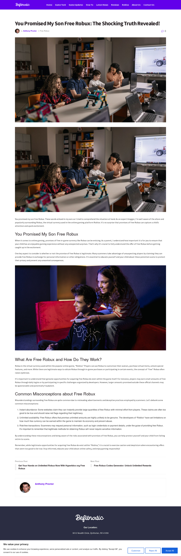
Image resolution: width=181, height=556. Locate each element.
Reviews (115, 4)
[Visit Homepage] (23, 5)
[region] (90, 548)
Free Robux (44, 31)
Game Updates (76, 4)
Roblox (125, 4)
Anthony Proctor (30, 31)
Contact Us (149, 4)
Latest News (102, 4)
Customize (135, 550)
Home (49, 4)
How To (89, 4)
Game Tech (60, 4)
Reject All (153, 550)
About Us (136, 4)
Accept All (170, 550)
